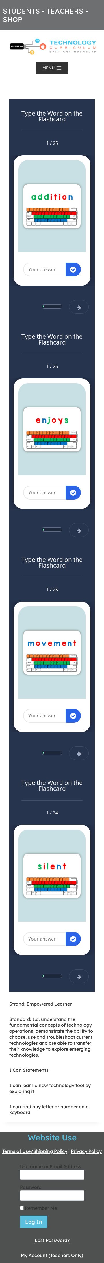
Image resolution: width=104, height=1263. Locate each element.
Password (31, 1187)
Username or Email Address (50, 1166)
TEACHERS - (67, 11)
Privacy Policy (86, 1151)
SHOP (12, 19)
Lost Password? (52, 1240)
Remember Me (40, 1208)
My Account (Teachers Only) (52, 1255)
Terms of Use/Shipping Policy (34, 1151)
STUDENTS (21, 11)
